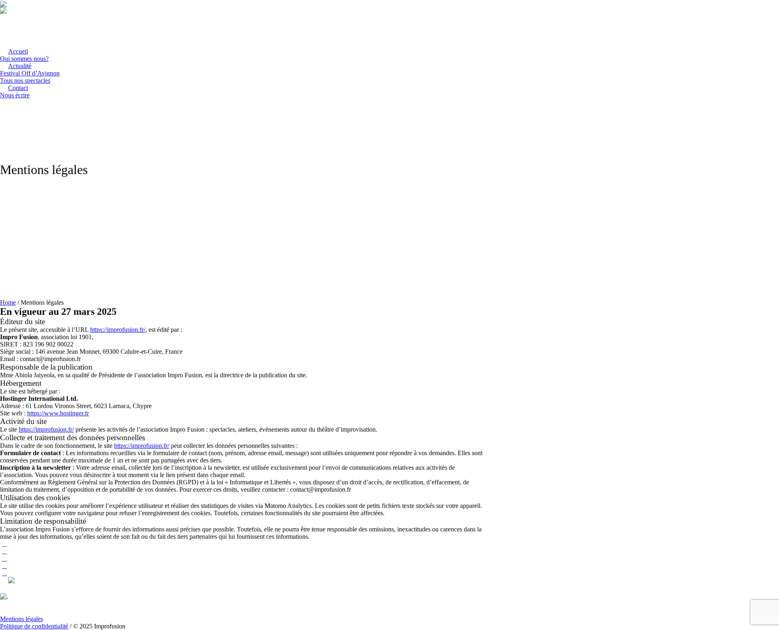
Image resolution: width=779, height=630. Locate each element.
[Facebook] (4, 551)
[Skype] (4, 573)
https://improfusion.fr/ (117, 329)
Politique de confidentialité (34, 626)
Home (8, 302)
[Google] (4, 558)
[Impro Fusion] (30, 595)
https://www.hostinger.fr (58, 413)
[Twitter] (4, 565)
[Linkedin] (4, 543)
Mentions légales (21, 618)
